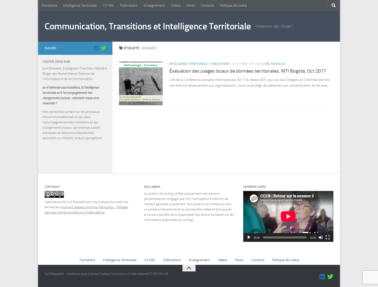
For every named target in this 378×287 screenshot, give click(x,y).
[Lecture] (249, 237)
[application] (288, 216)
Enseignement (154, 5)
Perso (191, 5)
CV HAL (108, 5)
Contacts (207, 5)
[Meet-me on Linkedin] (96, 48)
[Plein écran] (328, 237)
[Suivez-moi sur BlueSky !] (103, 48)
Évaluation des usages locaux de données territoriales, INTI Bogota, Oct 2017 (247, 71)
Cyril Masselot (273, 64)
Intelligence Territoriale (80, 5)
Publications (129, 5)
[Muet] (320, 237)
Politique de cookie (233, 5)
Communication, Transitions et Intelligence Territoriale (148, 26)
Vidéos (175, 5)
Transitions (49, 5)
